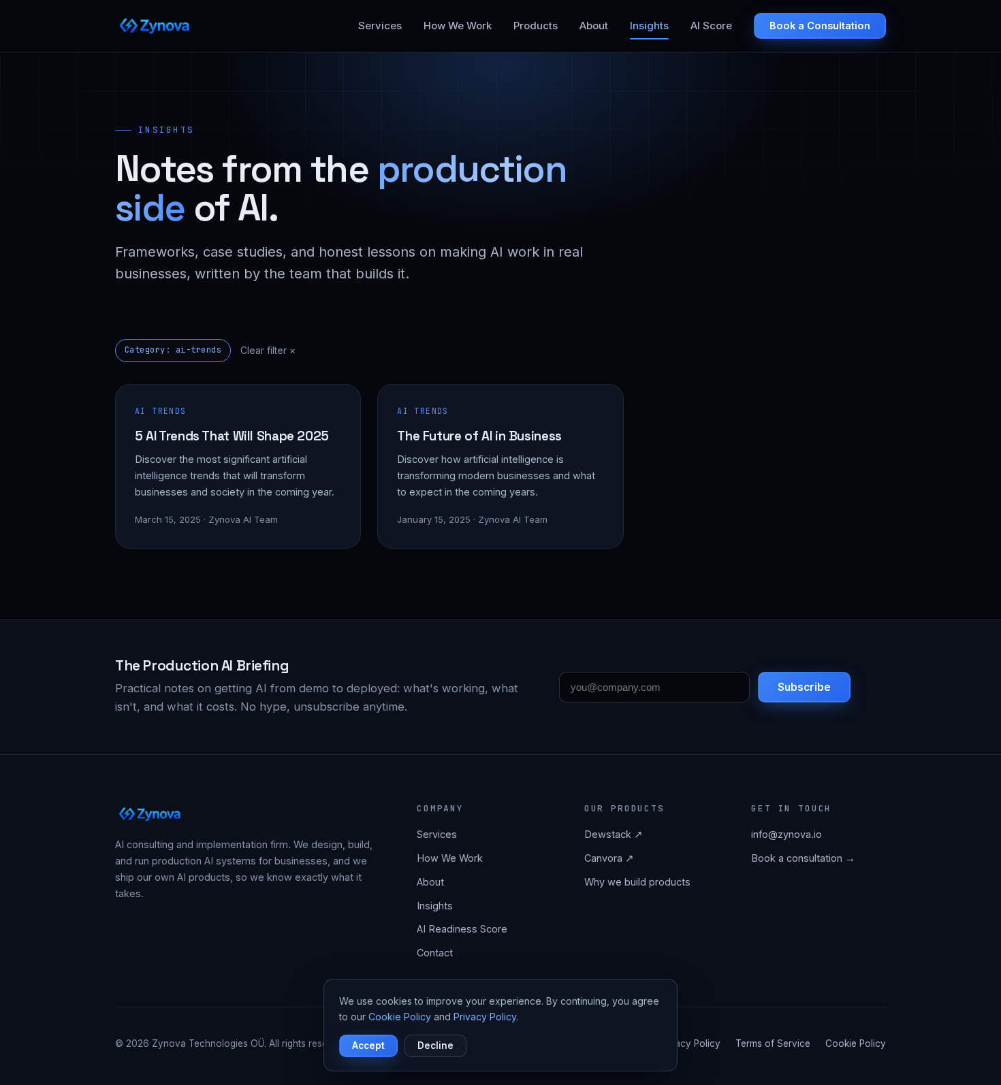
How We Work (458, 25)
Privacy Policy (689, 1043)
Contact (435, 952)
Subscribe (804, 687)
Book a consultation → (803, 858)
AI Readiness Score (462, 929)
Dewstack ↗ (613, 834)
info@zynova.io (786, 834)
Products (535, 25)
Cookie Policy (855, 1043)
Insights (649, 25)
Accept (368, 1045)
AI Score (711, 25)
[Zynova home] (155, 25)
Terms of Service (772, 1043)
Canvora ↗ (609, 858)
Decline (435, 1045)
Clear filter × (268, 350)
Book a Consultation (819, 25)
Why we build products (637, 882)
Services (380, 25)
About (593, 25)
